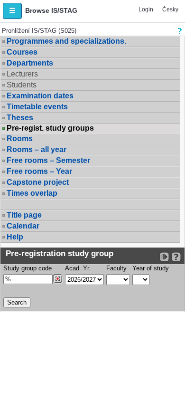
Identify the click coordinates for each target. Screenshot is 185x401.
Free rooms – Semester (48, 160)
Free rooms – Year (39, 171)
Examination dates (40, 96)
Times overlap (32, 193)
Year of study (150, 268)
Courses (22, 52)
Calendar (23, 226)
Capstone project (38, 182)
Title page (24, 215)
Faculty (116, 268)
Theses (20, 118)
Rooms (20, 138)
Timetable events (37, 107)
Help (15, 237)
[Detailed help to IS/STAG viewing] (176, 257)
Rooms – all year (36, 149)
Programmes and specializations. (66, 41)
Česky (170, 9)
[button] (12, 11)
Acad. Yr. (78, 268)
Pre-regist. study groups (50, 128)
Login (146, 9)
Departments (30, 63)
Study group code (27, 268)
